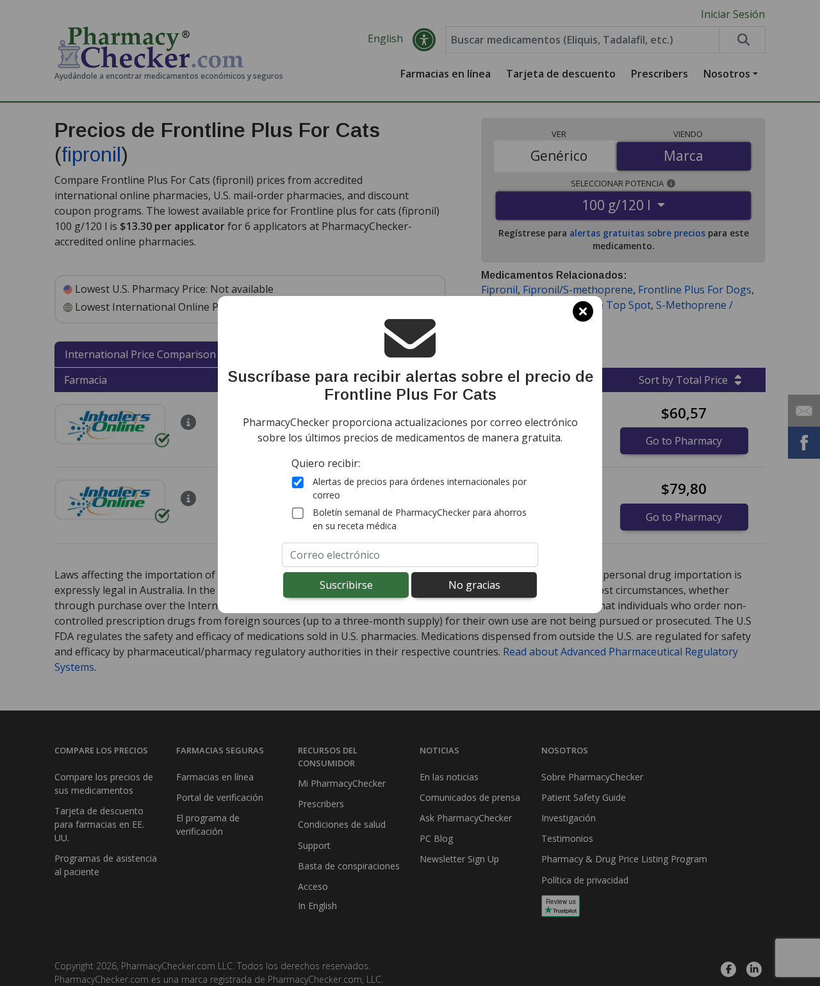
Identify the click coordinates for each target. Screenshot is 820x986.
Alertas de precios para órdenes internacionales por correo (420, 488)
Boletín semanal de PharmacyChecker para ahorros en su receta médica (420, 519)
